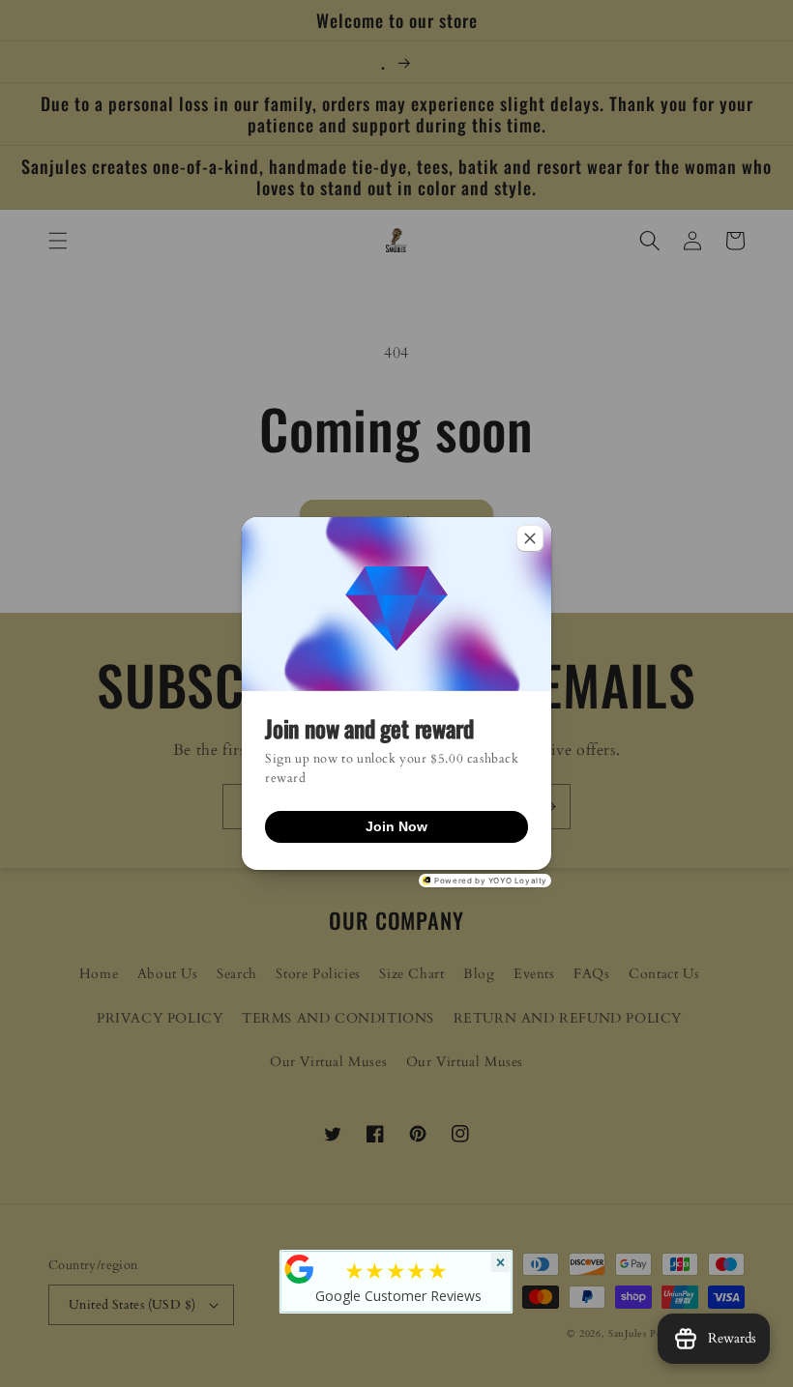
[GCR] (299, 1269)
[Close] (529, 538)
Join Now (396, 826)
